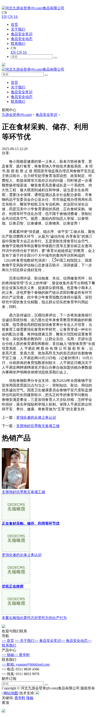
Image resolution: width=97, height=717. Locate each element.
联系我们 (18, 43)
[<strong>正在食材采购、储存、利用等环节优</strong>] (16, 519)
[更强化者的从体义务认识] (16, 550)
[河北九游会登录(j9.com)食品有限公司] (33, 8)
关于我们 (18, 29)
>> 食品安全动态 (74, 641)
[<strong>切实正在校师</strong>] (16, 582)
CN (10, 17)
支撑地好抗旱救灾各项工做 (38, 426)
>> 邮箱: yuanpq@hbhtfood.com (26, 664)
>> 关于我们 (24, 641)
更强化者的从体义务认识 (36, 417)
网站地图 (10, 693)
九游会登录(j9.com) (17, 115)
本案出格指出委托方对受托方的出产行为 (34, 618)
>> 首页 (8, 641)
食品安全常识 (21, 34)
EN (4, 17)
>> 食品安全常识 (47, 641)
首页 (14, 24)
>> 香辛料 (22, 655)
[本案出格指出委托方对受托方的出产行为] (16, 613)
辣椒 (29, 698)
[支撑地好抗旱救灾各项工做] (15, 488)
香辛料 (19, 698)
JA (16, 17)
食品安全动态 (21, 39)
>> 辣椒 (8, 655)
